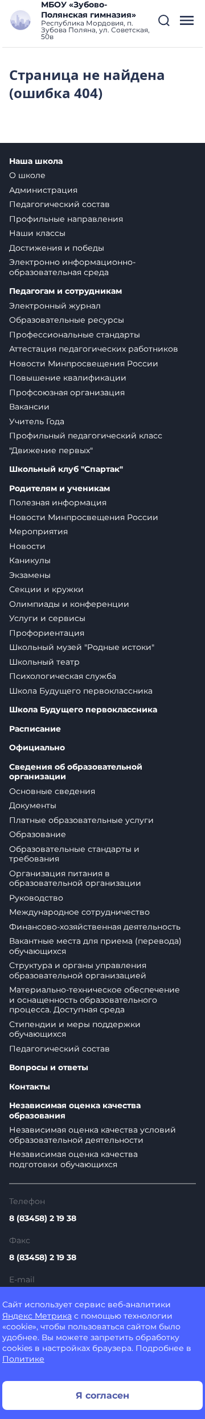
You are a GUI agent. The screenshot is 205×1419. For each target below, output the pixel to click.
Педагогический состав (59, 204)
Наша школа (36, 161)
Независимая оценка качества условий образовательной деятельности (92, 1135)
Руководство (36, 898)
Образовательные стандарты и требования (74, 854)
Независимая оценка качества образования (75, 1111)
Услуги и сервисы (47, 618)
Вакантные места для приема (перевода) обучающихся (95, 946)
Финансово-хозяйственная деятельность (95, 927)
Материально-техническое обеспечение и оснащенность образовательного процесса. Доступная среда (94, 1000)
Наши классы (37, 233)
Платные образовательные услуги (81, 820)
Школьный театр (44, 662)
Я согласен (102, 1395)
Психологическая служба (62, 676)
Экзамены (30, 575)
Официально (37, 748)
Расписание (35, 729)
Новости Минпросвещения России (83, 363)
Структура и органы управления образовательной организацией (77, 970)
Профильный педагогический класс (85, 435)
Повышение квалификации (67, 378)
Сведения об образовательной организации (75, 772)
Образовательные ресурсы (66, 320)
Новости (27, 546)
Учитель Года (36, 421)
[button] (164, 20)
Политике (23, 1359)
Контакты (29, 1087)
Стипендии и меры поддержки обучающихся (75, 1029)
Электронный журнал (55, 306)
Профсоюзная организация (67, 392)
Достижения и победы (56, 248)
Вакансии (29, 407)
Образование (37, 834)
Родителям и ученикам (59, 488)
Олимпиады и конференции (69, 604)
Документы (32, 805)
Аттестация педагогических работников (93, 349)
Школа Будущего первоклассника (81, 691)
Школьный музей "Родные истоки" (81, 647)
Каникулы (30, 560)
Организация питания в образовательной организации (75, 878)
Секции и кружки (46, 589)
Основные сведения (52, 791)
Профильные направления (66, 219)
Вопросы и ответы (48, 1067)
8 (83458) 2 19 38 (42, 1218)
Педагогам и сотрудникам (65, 291)
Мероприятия (38, 531)
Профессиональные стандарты (74, 335)
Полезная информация (57, 502)
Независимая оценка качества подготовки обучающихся (73, 1159)
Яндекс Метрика (37, 1316)
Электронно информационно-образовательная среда (72, 267)
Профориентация (46, 633)
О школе (27, 175)
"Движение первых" (51, 450)
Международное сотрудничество (79, 912)
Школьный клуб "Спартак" (66, 469)
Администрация (43, 190)
